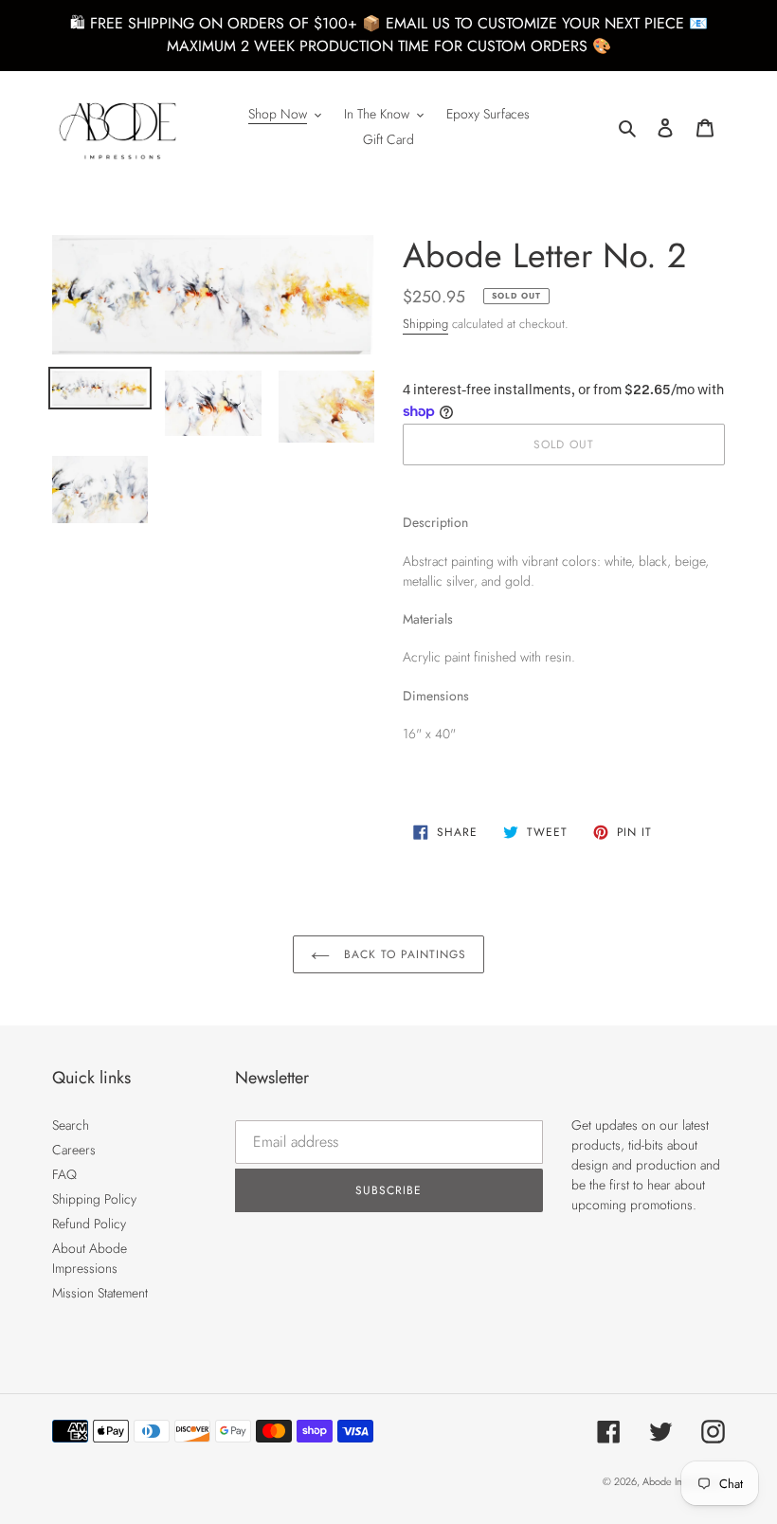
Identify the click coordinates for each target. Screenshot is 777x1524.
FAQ (64, 1174)
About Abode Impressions (89, 1258)
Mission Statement (100, 1292)
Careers (74, 1149)
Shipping (425, 324)
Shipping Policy (94, 1198)
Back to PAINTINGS (402, 954)
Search (70, 1125)
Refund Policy (89, 1223)
